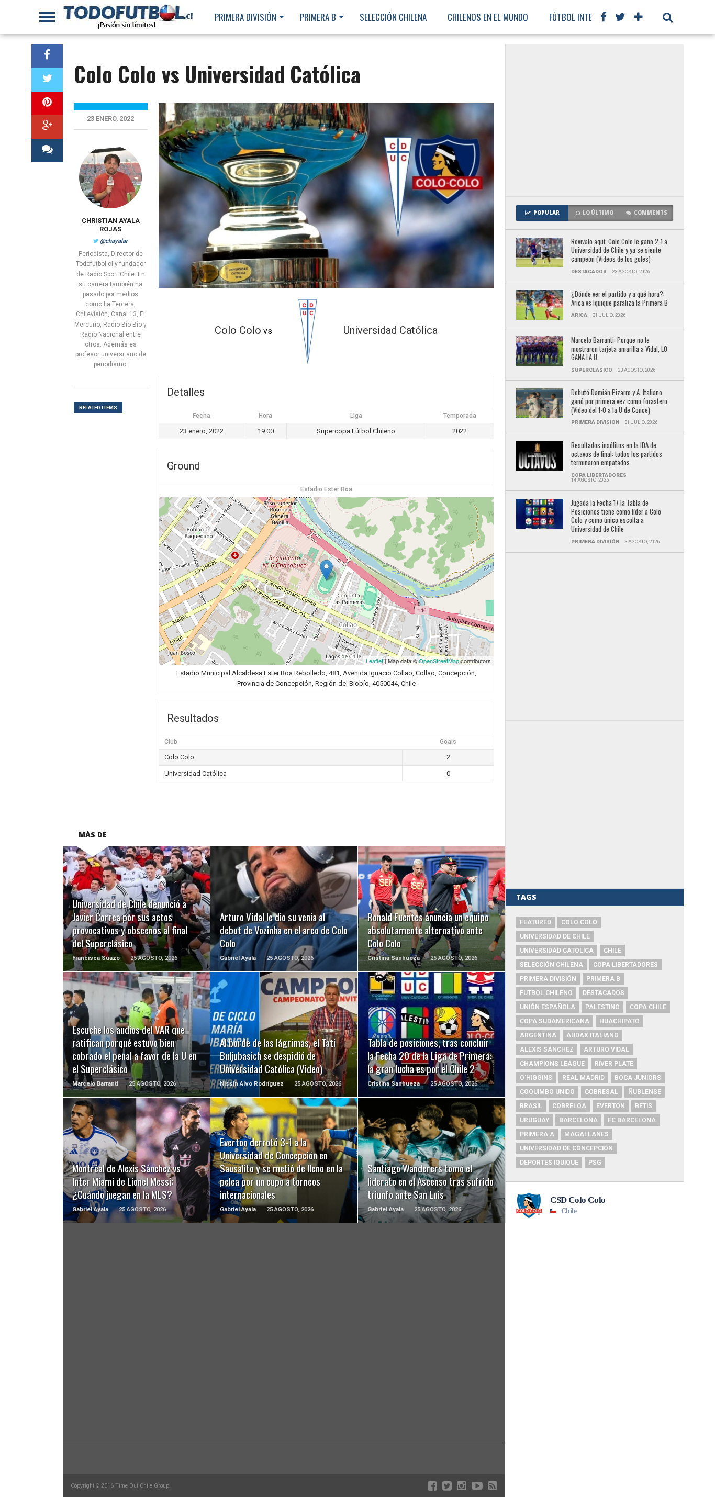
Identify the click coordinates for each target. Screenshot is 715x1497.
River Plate (614, 1063)
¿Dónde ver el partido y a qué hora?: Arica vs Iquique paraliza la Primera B (619, 298)
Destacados (603, 993)
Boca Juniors (638, 1077)
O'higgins (536, 1077)
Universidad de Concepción (566, 1148)
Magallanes (586, 1134)
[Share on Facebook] (47, 56)
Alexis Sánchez (547, 1049)
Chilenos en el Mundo (488, 17)
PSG (594, 1162)
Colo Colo (579, 922)
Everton (610, 1106)
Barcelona (578, 1120)
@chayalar (114, 241)
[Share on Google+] (47, 127)
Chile (612, 950)
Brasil (531, 1106)
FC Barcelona (632, 1120)
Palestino (602, 1007)
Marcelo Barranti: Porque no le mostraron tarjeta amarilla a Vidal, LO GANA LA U (619, 349)
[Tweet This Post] (47, 80)
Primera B (318, 17)
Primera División (245, 17)
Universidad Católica (557, 950)
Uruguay (534, 1120)
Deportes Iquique (549, 1162)
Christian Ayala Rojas (111, 225)
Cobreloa (569, 1106)
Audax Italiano (592, 1035)
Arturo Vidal (606, 1049)
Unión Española (547, 1007)
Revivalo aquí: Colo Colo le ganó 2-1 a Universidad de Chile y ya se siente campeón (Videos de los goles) (619, 251)
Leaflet (374, 660)
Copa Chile (648, 1007)
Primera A (537, 1134)
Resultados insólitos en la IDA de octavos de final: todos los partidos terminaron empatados (616, 454)
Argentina (538, 1035)
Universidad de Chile (555, 936)
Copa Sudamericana (554, 1021)
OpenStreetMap (439, 660)
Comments (650, 212)
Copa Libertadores (625, 964)
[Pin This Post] (47, 103)
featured (535, 922)
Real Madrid (583, 1077)
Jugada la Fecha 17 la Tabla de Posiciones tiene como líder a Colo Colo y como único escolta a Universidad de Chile (616, 516)
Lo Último (598, 212)
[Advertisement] (594, 120)
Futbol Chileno (546, 993)
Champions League (552, 1063)
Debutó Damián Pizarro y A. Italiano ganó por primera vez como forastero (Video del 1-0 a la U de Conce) (619, 401)
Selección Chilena (393, 17)
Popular (546, 212)
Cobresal (601, 1092)
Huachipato (619, 1021)
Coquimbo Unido (547, 1092)
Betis (643, 1106)
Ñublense (644, 1092)
